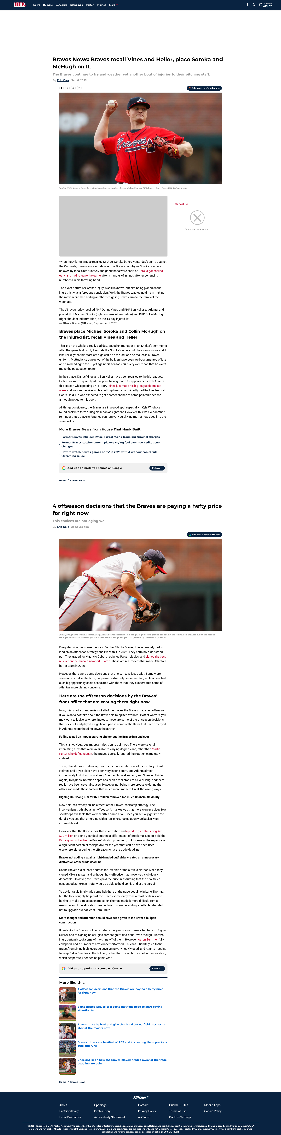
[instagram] (260, 4)
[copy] (79, 88)
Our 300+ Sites (178, 1105)
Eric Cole (63, 80)
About (63, 1105)
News (36, 4)
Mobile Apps (212, 1105)
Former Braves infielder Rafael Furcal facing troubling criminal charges (111, 437)
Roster (90, 4)
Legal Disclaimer (70, 1117)
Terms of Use (178, 1111)
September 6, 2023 (105, 323)
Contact (143, 1105)
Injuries (101, 4)
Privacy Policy (147, 1111)
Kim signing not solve (73, 840)
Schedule (61, 4)
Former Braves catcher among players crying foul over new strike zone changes (111, 444)
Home (62, 480)
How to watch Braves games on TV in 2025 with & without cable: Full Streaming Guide (109, 454)
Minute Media (42, 1126)
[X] (254, 4)
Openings (100, 1105)
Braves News (77, 480)
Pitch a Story (102, 1111)
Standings (76, 4)
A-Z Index (144, 1117)
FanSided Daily (69, 1111)
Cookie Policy (213, 1111)
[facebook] (247, 4)
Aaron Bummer (148, 939)
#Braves (70, 309)
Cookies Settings (180, 1117)
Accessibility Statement (109, 1117)
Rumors (47, 4)
